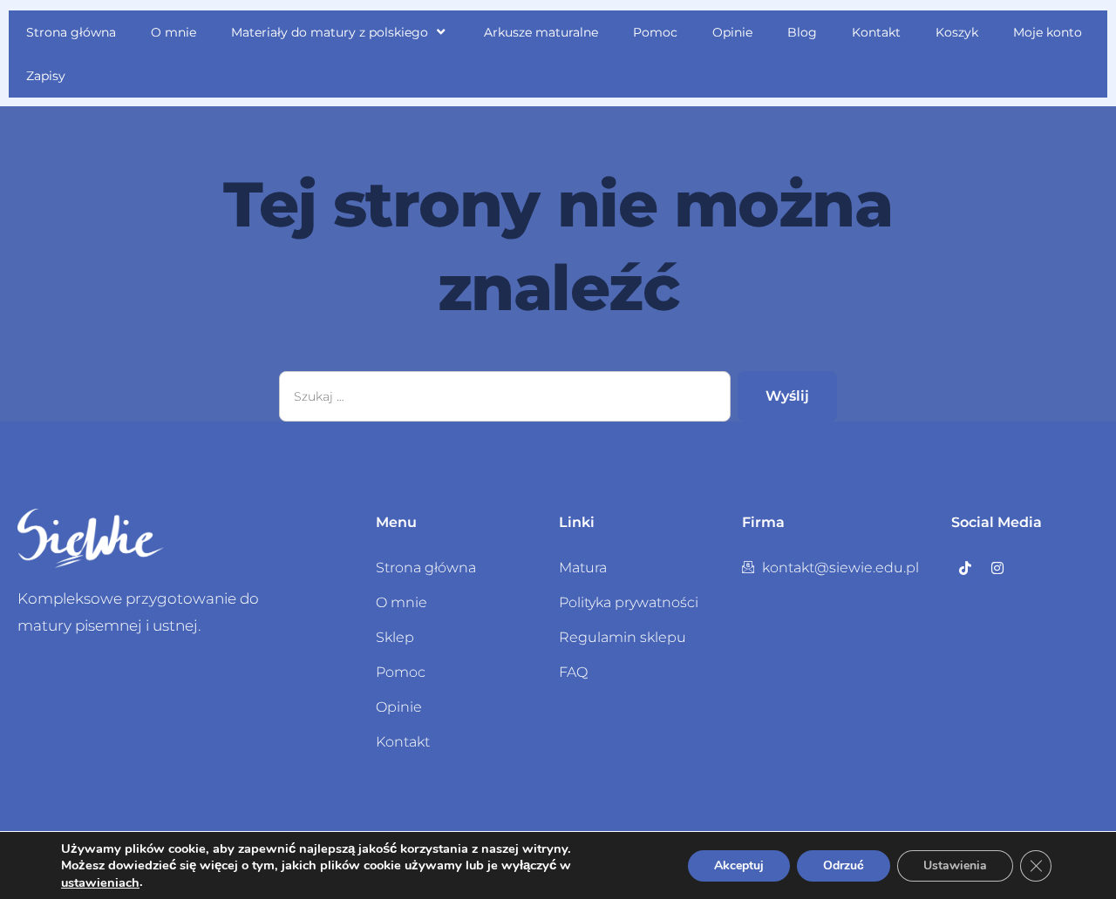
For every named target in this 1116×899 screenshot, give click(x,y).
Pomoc (655, 32)
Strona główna (71, 32)
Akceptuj (739, 865)
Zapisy (45, 76)
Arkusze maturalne (541, 32)
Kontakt (876, 32)
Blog (802, 32)
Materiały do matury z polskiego (329, 32)
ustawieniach (100, 882)
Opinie (732, 32)
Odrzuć (843, 865)
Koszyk (957, 32)
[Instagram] (997, 568)
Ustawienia (955, 865)
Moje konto (1047, 32)
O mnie (173, 32)
